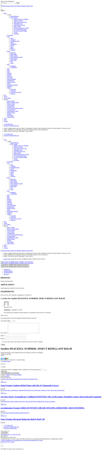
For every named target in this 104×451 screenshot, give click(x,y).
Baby (8, 71)
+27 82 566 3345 (8, 124)
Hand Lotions (13, 58)
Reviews (6, 274)
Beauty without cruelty (13, 102)
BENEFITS (7, 269)
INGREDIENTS (8, 272)
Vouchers (12, 93)
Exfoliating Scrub (14, 41)
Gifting (9, 88)
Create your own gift (15, 92)
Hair (8, 64)
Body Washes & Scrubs (16, 57)
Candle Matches (14, 16)
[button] (3, 382)
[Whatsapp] (7, 358)
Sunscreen (9, 77)
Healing (9, 74)
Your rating (4, 321)
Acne (11, 38)
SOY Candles (13, 17)
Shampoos (13, 66)
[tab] (53, 269)
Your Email (4, 431)
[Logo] (17, 6)
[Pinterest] (6, 358)
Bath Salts (13, 52)
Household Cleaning (12, 85)
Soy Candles (7, 98)
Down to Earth (11, 104)
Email (3, 338)
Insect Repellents (11, 79)
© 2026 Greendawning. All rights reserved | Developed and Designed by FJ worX (22, 440)
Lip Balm (12, 50)
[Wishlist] (3, 403)
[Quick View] (1, 403)
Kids (8, 70)
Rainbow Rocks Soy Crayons (21, 28)
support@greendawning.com (11, 125)
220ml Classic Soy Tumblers (21, 19)
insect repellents (17, 374)
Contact (6, 121)
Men (8, 69)
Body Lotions (13, 55)
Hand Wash (13, 60)
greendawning (10, 107)
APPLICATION (8, 271)
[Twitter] (4, 358)
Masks (12, 48)
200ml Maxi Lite (18, 23)
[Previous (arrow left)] (1, 446)
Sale (5, 95)
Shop (5, 13)
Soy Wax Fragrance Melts (20, 31)
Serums (12, 45)
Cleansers (12, 39)
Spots (11, 47)
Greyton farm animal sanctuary (15, 108)
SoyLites (6, 376)
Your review (4, 333)
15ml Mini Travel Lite (19, 25)
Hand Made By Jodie (12, 111)
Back (2, 10)
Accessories (10, 35)
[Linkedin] (5, 358)
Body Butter (13, 54)
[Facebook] (1, 358)
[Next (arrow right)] (3, 446)
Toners (12, 42)
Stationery (9, 86)
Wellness (9, 73)
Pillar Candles (17, 26)
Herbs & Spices (11, 82)
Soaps (11, 63)
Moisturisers (13, 44)
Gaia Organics (11, 105)
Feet (11, 61)
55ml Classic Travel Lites (20, 22)
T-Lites (15, 32)
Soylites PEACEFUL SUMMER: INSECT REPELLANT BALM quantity (20, 369)
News (5, 118)
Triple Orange (10, 117)
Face (8, 36)
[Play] (15, 265)
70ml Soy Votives (18, 20)
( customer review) (6, 361)
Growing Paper (11, 109)
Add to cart (3, 371)
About (5, 96)
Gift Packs (16, 33)
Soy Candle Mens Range (20, 29)
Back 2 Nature (11, 101)
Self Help (9, 76)
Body (8, 51)
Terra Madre (10, 115)
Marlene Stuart (11, 112)
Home (8, 83)
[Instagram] (2, 358)
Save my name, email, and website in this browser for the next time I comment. (23, 341)
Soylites (9, 114)
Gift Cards (13, 89)
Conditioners (13, 67)
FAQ (5, 120)
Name (3, 335)
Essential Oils (10, 80)
